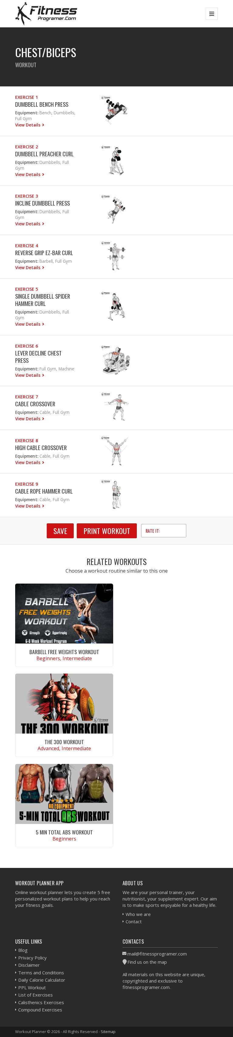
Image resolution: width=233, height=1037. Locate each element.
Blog (23, 950)
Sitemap (108, 1031)
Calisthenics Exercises (41, 1002)
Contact (134, 921)
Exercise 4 (26, 245)
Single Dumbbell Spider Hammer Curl (42, 299)
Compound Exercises (40, 1010)
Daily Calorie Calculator (41, 980)
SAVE (60, 530)
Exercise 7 (26, 397)
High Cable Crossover (41, 447)
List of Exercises (35, 995)
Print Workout (106, 530)
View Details (28, 125)
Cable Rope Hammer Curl (44, 491)
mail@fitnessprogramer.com (157, 954)
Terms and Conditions (41, 972)
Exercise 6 (26, 346)
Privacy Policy (32, 958)
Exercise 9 (26, 484)
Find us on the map (147, 962)
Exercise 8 (26, 440)
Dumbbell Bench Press (41, 104)
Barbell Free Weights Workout (64, 652)
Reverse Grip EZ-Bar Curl (44, 252)
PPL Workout (32, 987)
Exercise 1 (26, 97)
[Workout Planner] (46, 13)
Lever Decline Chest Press (38, 356)
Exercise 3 (26, 196)
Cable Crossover (35, 404)
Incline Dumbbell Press (42, 203)
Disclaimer (29, 965)
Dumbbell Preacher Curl (44, 154)
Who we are (138, 914)
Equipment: (26, 113)
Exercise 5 (26, 289)
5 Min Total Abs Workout (64, 832)
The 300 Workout (64, 742)
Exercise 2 (26, 147)
